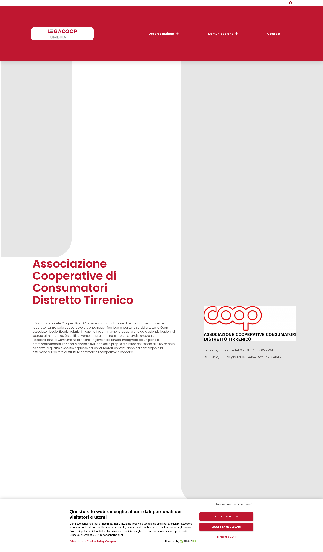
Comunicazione (220, 34)
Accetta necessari (226, 527)
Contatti (274, 34)
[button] (291, 3)
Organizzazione (161, 34)
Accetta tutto (226, 516)
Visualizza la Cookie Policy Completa (93, 541)
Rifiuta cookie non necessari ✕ (234, 504)
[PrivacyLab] (187, 541)
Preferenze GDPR (226, 536)
